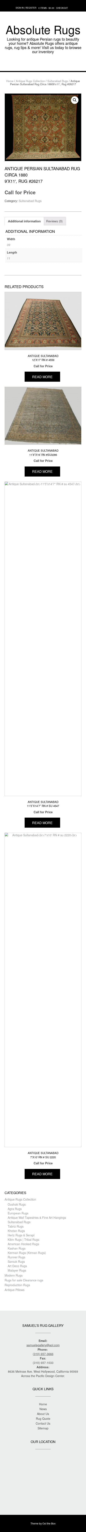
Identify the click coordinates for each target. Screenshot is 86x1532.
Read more (42, 376)
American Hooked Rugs (23, 1244)
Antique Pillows (14, 1290)
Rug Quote (43, 1418)
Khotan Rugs (16, 1231)
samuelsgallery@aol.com (43, 1345)
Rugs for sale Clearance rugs (24, 1280)
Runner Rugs (16, 1257)
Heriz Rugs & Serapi (21, 1235)
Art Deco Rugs (17, 1266)
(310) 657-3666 (43, 1354)
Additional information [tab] (24, 221)
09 (8, 245)
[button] (43, 64)
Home (9, 81)
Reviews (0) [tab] (54, 221)
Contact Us (43, 1423)
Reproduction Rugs (17, 1285)
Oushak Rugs (17, 1204)
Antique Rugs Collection (30, 81)
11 (8, 258)
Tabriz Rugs (16, 1226)
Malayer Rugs (17, 1270)
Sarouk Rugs (16, 1261)
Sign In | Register (26, 7)
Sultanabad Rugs (57, 81)
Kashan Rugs (16, 1248)
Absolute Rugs (43, 29)
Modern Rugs (14, 1275)
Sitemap (43, 1428)
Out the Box (49, 1523)
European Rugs (18, 1213)
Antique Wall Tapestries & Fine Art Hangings (37, 1217)
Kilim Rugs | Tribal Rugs (23, 1239)
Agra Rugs (15, 1209)
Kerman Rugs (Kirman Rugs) (27, 1253)
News (43, 1409)
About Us (43, 1414)
